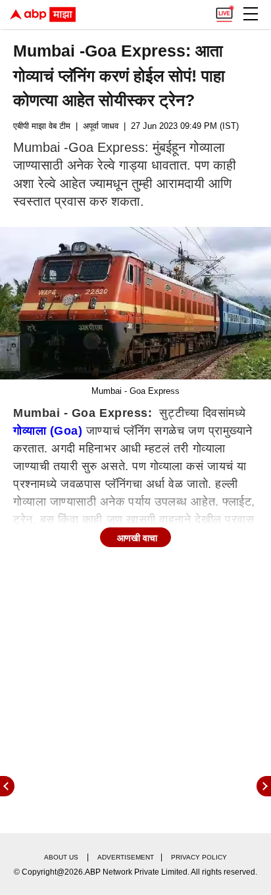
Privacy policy (199, 857)
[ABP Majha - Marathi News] (43, 14)
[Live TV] (224, 10)
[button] (250, 13)
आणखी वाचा (137, 538)
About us (61, 857)
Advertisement (125, 857)
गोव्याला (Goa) (47, 430)
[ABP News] (264, 786)
